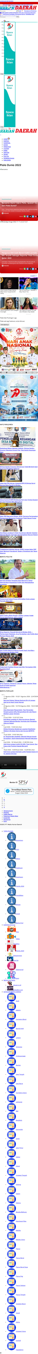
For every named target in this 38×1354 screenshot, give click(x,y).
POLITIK (6, 156)
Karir (5, 821)
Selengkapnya (5, 324)
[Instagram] (4, 804)
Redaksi (6, 812)
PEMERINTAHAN (9, 158)
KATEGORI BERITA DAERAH (12, 992)
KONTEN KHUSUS (9, 925)
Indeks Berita (8, 814)
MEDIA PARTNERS (9, 980)
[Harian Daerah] (18, 133)
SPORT (6, 154)
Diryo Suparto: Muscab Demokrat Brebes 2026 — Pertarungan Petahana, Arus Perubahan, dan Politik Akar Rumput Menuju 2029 (19, 634)
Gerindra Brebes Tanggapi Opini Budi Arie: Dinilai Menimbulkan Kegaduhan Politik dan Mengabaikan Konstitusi (17, 582)
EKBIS (5, 150)
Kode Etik (7, 818)
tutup (2, 74)
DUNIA (6, 145)
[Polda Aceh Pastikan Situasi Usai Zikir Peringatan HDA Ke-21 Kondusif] (11, 665)
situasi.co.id (8, 9)
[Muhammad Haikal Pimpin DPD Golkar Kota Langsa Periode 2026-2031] (11, 597)
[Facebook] (4, 798)
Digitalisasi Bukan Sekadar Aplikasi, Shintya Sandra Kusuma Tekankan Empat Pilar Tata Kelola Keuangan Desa (18, 450)
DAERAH (6, 141)
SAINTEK (6, 152)
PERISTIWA (7, 147)
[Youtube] (4, 806)
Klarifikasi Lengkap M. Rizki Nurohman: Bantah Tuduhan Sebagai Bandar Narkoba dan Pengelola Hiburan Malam (20, 721)
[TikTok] (4, 808)
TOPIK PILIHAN (8, 831)
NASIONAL (7, 143)
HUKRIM (6, 149)
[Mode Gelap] (0, 13)
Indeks (2, 9)
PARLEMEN (7, 160)
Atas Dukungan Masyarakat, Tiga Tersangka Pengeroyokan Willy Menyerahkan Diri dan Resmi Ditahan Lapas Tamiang (20, 712)
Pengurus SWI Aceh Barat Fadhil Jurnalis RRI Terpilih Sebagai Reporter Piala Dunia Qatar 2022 (20, 255)
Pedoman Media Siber (11, 816)
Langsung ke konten (6, 1)
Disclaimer (7, 819)
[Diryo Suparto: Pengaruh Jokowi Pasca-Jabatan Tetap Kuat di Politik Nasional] (11, 682)
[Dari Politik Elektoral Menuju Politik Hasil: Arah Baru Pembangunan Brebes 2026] (11, 648)
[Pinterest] (4, 802)
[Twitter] (4, 800)
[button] (18, 11)
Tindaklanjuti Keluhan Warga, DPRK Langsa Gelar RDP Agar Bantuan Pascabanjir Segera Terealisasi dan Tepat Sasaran (18, 551)
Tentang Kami (8, 811)
